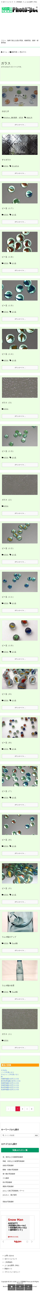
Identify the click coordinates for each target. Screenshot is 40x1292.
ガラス (21, 117)
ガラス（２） (7, 500)
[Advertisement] (20, 27)
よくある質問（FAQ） (31, 2)
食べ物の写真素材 (9, 1174)
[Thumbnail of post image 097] (20, 195)
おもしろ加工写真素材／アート (13, 1191)
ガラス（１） (7, 1034)
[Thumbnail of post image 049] (20, 972)
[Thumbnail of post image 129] (20, 632)
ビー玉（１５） (8, 305)
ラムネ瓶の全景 (8, 985)
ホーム (5, 52)
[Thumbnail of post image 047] (20, 875)
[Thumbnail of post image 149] (20, 778)
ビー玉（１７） (8, 208)
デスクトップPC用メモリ (10, 1074)
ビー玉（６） (7, 840)
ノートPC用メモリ (7, 1072)
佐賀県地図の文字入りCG (10, 1089)
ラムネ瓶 (15, 943)
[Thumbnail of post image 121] (20, 1021)
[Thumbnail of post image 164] (20, 486)
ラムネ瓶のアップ (9, 937)
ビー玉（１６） (8, 257)
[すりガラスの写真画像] (20, 146)
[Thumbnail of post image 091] (20, 340)
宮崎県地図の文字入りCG (10, 1085)
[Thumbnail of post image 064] (20, 681)
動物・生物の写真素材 (10, 1170)
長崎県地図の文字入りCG (10, 1083)
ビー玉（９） (7, 694)
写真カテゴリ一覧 (20, 1150)
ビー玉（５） (7, 888)
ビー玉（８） (7, 742)
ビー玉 (14, 214)
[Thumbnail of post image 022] (20, 826)
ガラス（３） (7, 402)
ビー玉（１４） (8, 354)
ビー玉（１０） (8, 645)
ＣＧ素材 (6, 1178)
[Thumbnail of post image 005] (20, 389)
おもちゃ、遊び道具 (10, 117)
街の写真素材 (7, 1182)
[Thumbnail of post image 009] (20, 923)
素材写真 (14, 52)
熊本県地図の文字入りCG (10, 1087)
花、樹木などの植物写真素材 (13, 1157)
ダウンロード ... (20, 125)
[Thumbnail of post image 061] (20, 535)
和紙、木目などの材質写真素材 (13, 1161)
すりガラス (6, 160)
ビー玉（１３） (8, 451)
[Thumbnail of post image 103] (20, 243)
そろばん (4, 1070)
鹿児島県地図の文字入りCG (10, 1081)
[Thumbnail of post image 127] (20, 438)
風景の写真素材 (8, 1186)
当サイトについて (8, 2)
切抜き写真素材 (8, 1202)
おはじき (5, 111)
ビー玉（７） (7, 791)
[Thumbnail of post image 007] (20, 729)
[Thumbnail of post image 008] (20, 292)
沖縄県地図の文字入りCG (10, 1079)
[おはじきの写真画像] (20, 98)
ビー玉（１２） (8, 548)
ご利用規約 (19, 2)
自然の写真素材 (8, 1165)
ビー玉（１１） (8, 597)
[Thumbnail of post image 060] (20, 583)
